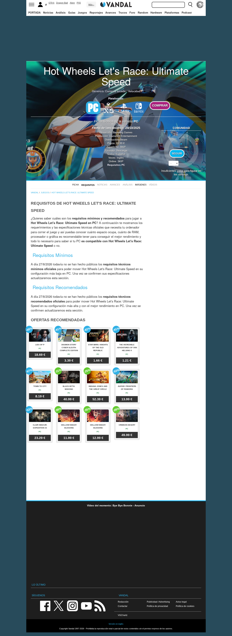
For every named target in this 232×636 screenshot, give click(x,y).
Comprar (160, 105)
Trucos (123, 12)
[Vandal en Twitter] (59, 606)
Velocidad (134, 91)
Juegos (82, 12)
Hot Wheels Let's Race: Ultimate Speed (116, 75)
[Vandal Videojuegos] (116, 4)
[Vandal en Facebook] (45, 606)
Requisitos (88, 185)
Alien (72, 3)
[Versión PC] (93, 107)
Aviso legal (181, 602)
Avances (110, 12)
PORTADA (34, 12)
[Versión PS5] (123, 107)
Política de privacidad (157, 606)
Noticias (48, 12)
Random (143, 12)
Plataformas (172, 12)
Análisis (61, 12)
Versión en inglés (116, 624)
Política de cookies (185, 606)
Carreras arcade (115, 91)
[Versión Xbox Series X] (108, 107)
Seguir (177, 153)
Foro (132, 12)
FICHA (75, 184)
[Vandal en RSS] (100, 606)
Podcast (187, 12)
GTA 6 (51, 3)
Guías (71, 12)
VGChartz (122, 615)
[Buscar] (190, 4)
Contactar (122, 606)
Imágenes (140, 184)
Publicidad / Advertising (158, 602)
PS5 (79, 3)
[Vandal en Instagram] (72, 606)
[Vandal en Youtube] (86, 606)
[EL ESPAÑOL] (200, 4)
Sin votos (181, 171)
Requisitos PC (116, 164)
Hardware (156, 12)
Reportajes (96, 12)
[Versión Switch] (139, 107)
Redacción (123, 602)
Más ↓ (91, 4)
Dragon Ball (62, 3)
